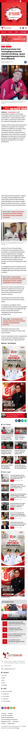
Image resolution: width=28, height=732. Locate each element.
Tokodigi (16, 728)
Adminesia (3, 61)
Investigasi (8, 46)
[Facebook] (16, 420)
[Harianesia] (6, 28)
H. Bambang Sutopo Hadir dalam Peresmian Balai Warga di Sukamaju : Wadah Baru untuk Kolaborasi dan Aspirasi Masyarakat (17, 623)
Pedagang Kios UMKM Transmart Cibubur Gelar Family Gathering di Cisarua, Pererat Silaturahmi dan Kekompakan (16, 628)
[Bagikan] (25, 62)
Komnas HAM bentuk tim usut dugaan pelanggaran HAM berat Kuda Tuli (7, 437)
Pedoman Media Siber (7, 717)
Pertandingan (6, 701)
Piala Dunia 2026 (7, 691)
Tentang (3, 713)
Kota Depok (6, 696)
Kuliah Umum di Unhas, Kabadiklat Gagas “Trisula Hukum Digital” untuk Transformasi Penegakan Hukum (20, 437)
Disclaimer (16, 721)
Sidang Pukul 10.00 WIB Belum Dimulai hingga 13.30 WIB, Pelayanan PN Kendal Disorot (7, 452)
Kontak (3, 723)
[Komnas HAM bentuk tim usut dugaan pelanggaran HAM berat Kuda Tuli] (7, 430)
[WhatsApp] (25, 420)
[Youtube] (8, 708)
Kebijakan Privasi (6, 721)
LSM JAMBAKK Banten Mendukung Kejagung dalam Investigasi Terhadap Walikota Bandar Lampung (16, 640)
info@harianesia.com (9, 669)
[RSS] (14, 708)
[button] (20, 28)
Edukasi (3, 678)
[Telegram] (22, 420)
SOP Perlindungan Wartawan (9, 719)
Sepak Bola (6, 694)
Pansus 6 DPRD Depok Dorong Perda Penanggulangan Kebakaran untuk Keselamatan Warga (16, 634)
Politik (2, 680)
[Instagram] (5, 708)
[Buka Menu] (23, 28)
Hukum (3, 46)
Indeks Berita (11, 723)
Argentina (5, 699)
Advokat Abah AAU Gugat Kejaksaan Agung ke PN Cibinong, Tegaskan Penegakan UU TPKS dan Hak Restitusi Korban (20, 452)
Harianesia (11, 112)
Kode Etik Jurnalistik (6, 715)
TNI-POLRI (3, 675)
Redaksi (10, 713)
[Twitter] (19, 420)
